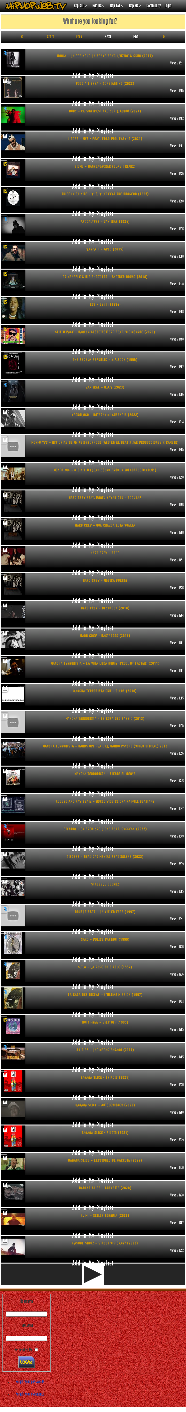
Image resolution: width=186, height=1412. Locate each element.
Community (154, 6)
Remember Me (23, 1350)
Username (26, 1302)
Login (168, 6)
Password (27, 1326)
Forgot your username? (30, 1394)
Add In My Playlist (93, 74)
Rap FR (133, 6)
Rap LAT (115, 6)
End (136, 37)
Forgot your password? (30, 1382)
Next (108, 37)
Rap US (97, 6)
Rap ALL (79, 6)
